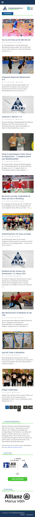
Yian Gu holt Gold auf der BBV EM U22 (16, 40)
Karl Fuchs (20, 119)
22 (25, 407)
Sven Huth (19, 42)
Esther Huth (20, 318)
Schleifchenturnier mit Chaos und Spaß (16, 234)
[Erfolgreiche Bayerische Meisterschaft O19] (18, 65)
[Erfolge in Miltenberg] (18, 377)
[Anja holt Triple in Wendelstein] (18, 340)
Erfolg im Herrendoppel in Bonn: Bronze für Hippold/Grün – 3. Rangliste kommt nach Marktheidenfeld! (16, 156)
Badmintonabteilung (18, 514)
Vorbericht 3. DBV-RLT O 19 (12, 117)
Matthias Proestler (19, 201)
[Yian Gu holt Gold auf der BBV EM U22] (18, 27)
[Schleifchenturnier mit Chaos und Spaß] (18, 221)
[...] (10, 51)
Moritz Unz (19, 161)
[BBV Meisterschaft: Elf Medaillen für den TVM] (18, 300)
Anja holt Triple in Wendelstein (13, 352)
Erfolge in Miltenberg (9, 390)
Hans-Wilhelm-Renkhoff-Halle (13, 447)
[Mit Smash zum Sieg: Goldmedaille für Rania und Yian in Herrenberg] (18, 184)
